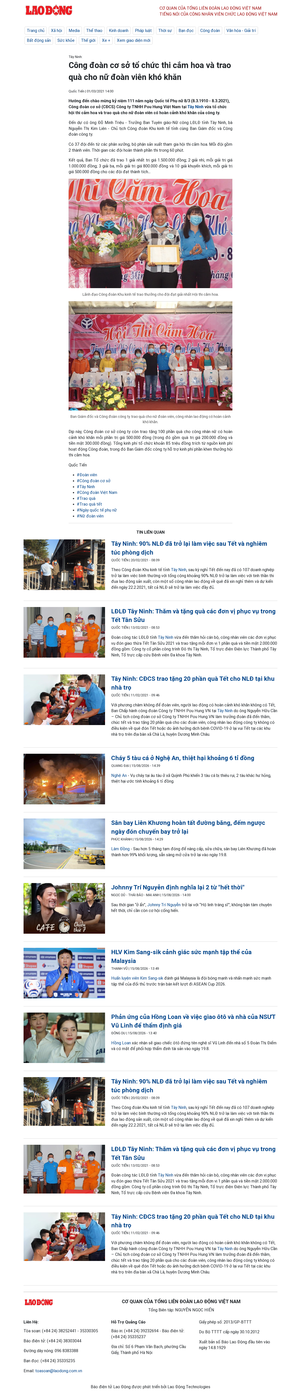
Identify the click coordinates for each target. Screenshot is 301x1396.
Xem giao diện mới (133, 40)
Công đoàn (210, 30)
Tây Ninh (195, 106)
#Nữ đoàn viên (90, 516)
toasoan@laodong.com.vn (58, 1370)
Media (74, 30)
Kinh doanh (118, 30)
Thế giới (88, 40)
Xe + (106, 40)
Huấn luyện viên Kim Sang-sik (137, 978)
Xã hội (56, 30)
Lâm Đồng (120, 848)
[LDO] (64, 565)
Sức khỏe (66, 40)
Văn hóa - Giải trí (241, 30)
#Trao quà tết (89, 504)
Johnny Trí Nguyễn (164, 904)
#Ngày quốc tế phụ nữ (97, 510)
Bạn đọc (186, 30)
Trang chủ (35, 30)
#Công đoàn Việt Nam (97, 492)
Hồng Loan (121, 1042)
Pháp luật (143, 30)
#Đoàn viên (87, 474)
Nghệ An (119, 775)
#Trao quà (86, 498)
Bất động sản (39, 40)
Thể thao (94, 30)
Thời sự (165, 30)
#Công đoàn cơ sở (93, 480)
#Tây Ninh (86, 486)
